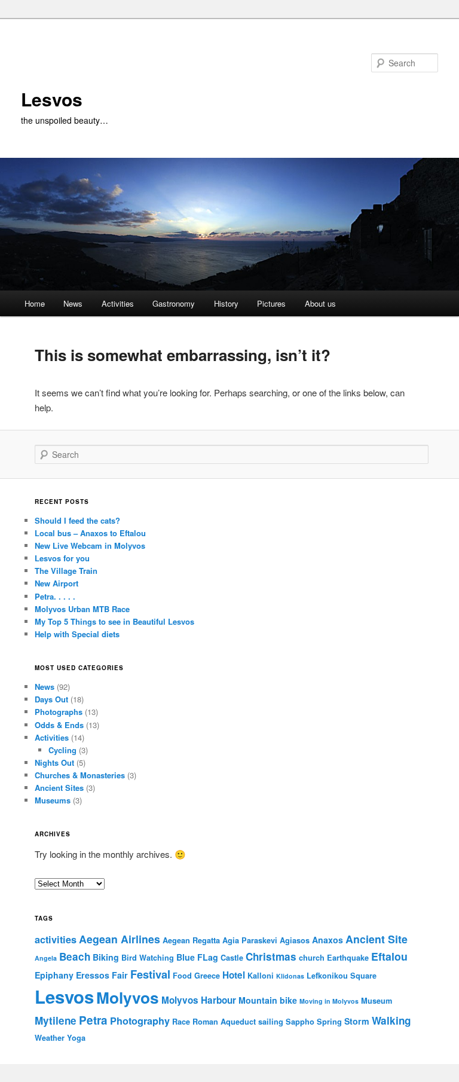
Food (182, 975)
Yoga (76, 1037)
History (226, 303)
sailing (270, 1021)
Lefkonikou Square (342, 975)
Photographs (58, 711)
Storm (356, 1021)
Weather (50, 1037)
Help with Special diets (77, 634)
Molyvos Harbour (198, 1000)
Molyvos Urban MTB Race (82, 609)
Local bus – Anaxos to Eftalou (90, 533)
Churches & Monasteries (80, 775)
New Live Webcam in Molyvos (90, 545)
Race (181, 1021)
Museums (53, 800)
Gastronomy (173, 303)
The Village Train (66, 570)
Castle (232, 957)
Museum (376, 1000)
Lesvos (51, 99)
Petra (93, 1020)
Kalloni (260, 975)
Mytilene (55, 1020)
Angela (46, 957)
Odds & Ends (59, 724)
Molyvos (127, 997)
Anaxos (327, 940)
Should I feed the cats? (77, 520)
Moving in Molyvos (329, 1001)
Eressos (92, 975)
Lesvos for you (62, 558)
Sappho (300, 1021)
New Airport (56, 583)
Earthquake (348, 957)
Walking (391, 1020)
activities (55, 939)
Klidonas (290, 975)
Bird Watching (147, 957)
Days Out (51, 699)
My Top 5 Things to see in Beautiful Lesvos (114, 621)
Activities (118, 303)
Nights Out (54, 762)
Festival (150, 974)
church (312, 957)
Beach (74, 956)
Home (35, 303)
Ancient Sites (59, 787)
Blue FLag (197, 957)
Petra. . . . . (55, 596)
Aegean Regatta (191, 940)
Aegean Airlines (119, 938)
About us (320, 303)
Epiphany (54, 975)
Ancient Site (376, 938)
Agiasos (295, 940)
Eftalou (389, 956)
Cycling (62, 750)
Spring (329, 1021)
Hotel (233, 975)
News (72, 303)
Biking (106, 957)
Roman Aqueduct (224, 1021)
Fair (120, 975)
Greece (207, 975)
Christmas (271, 956)
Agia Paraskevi (249, 940)
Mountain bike (267, 1000)
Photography (140, 1021)
